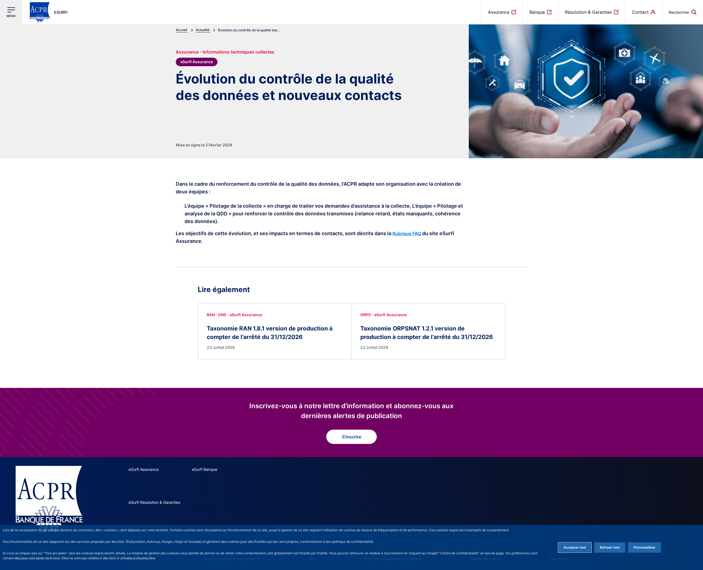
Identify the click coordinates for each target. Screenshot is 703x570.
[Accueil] (49, 499)
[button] (682, 12)
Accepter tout (574, 547)
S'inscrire (351, 437)
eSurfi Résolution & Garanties (154, 502)
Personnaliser (644, 547)
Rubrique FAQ (406, 233)
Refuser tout (610, 547)
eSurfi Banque (204, 469)
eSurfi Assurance (144, 469)
